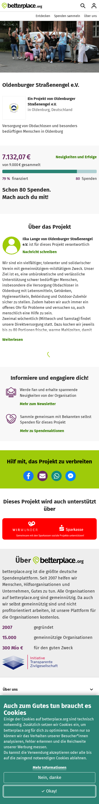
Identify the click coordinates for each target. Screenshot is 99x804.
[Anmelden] (94, 6)
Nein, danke (49, 777)
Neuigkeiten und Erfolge (76, 157)
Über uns (90, 16)
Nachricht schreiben (40, 252)
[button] (28, 476)
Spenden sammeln (67, 16)
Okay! (51, 791)
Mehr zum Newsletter (38, 404)
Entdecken (43, 16)
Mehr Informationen (49, 767)
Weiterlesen (12, 339)
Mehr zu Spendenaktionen (42, 431)
